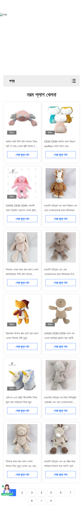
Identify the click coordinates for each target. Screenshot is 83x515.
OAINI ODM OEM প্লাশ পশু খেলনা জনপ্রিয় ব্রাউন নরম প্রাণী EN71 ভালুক (59, 338)
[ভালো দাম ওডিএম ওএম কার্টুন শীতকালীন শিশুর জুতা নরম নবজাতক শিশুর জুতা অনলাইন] (22, 375)
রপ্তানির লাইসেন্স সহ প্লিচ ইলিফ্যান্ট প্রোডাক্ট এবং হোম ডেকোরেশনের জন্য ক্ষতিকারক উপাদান (60, 402)
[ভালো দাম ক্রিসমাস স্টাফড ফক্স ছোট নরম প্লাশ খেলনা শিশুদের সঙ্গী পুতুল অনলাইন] (22, 311)
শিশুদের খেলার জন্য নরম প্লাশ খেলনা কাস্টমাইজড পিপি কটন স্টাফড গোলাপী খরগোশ (22, 274)
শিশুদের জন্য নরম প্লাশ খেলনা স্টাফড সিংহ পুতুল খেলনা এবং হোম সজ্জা (21, 466)
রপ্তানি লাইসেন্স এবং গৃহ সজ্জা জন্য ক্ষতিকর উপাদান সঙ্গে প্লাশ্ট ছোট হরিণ (59, 466)
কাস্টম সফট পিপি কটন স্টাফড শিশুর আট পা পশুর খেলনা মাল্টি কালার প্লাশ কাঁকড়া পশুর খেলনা (22, 146)
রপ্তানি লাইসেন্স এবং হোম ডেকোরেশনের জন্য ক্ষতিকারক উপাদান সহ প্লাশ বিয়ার (60, 274)
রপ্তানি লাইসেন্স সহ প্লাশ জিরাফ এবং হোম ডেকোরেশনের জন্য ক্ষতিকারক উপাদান (60, 210)
